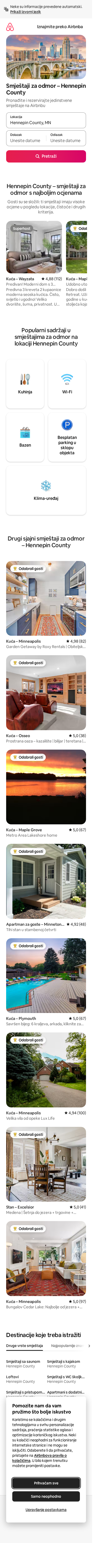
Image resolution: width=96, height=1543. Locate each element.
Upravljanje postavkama (46, 1509)
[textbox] (26, 140)
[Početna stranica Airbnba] (10, 27)
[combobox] (46, 123)
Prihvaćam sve (46, 1483)
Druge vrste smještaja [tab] (24, 1345)
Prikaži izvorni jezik (25, 11)
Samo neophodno (46, 1496)
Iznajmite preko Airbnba (60, 26)
